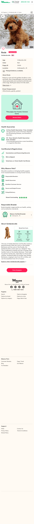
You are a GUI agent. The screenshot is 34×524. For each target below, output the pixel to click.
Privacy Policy (4, 430)
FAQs (2, 428)
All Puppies (4, 12)
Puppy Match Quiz (22, 298)
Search (3, 294)
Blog (2, 363)
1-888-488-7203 (18, 289)
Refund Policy (4, 432)
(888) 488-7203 (25, 2)
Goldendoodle (13, 12)
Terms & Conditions (22, 430)
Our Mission (20, 363)
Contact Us (20, 428)
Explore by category (6, 298)
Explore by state (21, 296)
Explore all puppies (22, 294)
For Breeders (4, 365)
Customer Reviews (6, 361)
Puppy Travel (20, 361)
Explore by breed (5, 296)
